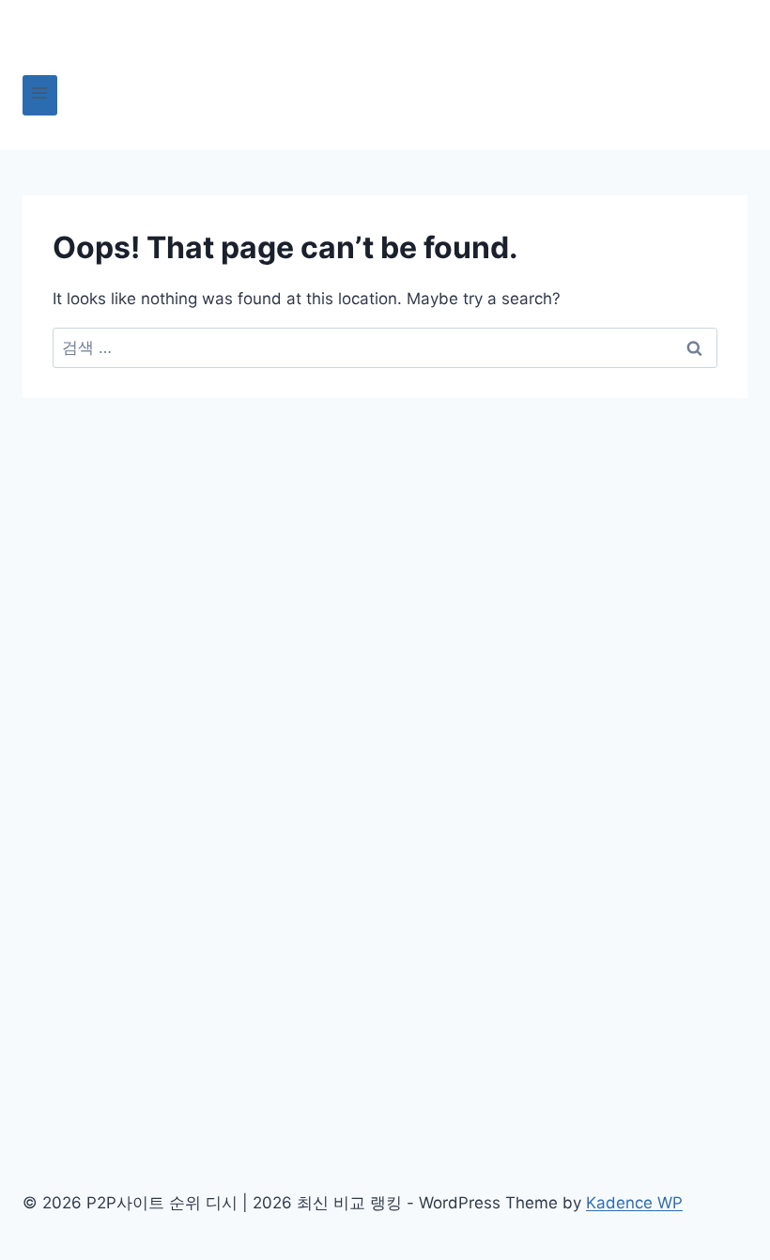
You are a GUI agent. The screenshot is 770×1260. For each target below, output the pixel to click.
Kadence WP (634, 1202)
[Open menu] (40, 95)
